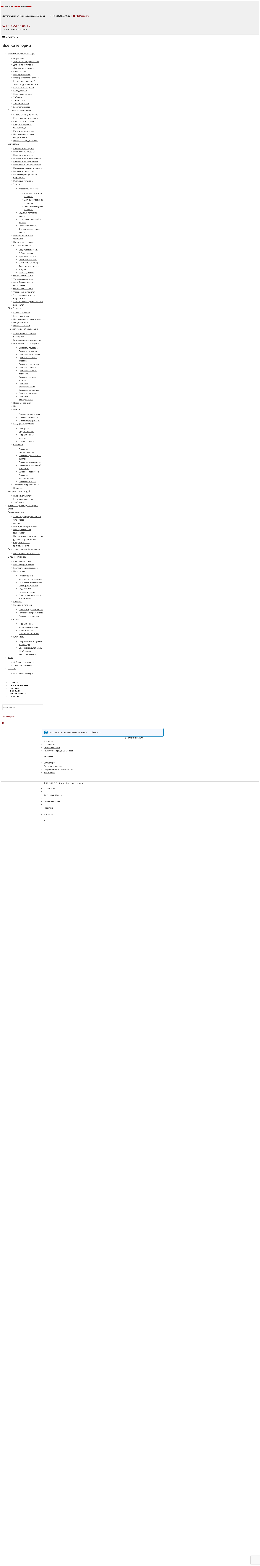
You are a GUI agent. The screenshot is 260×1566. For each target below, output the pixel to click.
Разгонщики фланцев (23, 499)
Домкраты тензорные (29, 390)
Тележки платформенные (31, 612)
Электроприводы (21, 107)
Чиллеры (12, 668)
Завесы (16, 184)
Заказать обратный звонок (15, 29)
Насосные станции (22, 403)
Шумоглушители (26, 272)
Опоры (16, 523)
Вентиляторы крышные (24, 151)
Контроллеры (19, 71)
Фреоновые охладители (24, 292)
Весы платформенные (23, 564)
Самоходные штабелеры (30, 648)
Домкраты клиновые (28, 351)
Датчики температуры (24, 68)
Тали (10, 657)
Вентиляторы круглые (23, 148)
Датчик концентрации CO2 (26, 61)
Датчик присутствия (23, 64)
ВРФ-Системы (14, 308)
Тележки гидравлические (31, 609)
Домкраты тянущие (28, 393)
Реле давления (20, 90)
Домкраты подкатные (29, 364)
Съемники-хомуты (27, 481)
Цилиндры (18, 488)
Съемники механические (30, 462)
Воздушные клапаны (28, 249)
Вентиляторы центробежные (27, 164)
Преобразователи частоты (26, 77)
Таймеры (17, 97)
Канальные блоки (21, 312)
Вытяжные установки (23, 181)
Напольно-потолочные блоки (27, 319)
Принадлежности (16, 512)
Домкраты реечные (28, 367)
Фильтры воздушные (29, 266)
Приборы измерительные (25, 526)
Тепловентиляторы (28, 225)
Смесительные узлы (22, 94)
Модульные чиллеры (23, 673)
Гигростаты (18, 58)
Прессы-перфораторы (29, 420)
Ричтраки (17, 601)
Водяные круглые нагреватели (27, 168)
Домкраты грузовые (28, 347)
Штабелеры (18, 636)
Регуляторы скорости (23, 87)
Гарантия (48, 808)
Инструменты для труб (19, 491)
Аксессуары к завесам (29, 188)
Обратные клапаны (28, 259)
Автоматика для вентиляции (21, 53)
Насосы (16, 406)
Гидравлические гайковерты (27, 340)
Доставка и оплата (53, 795)
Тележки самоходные (29, 616)
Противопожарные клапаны (26, 553)
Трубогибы (18, 502)
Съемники (18, 444)
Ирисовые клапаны (28, 256)
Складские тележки (22, 605)
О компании (49, 744)
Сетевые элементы (22, 245)
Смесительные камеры (29, 262)
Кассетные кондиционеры (25, 118)
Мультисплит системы (23, 131)
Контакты (48, 741)
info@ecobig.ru (82, 16)
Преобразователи (21, 74)
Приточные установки (23, 242)
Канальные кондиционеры (25, 114)
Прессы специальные (28, 417)
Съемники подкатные (29, 471)
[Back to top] (45, 820)
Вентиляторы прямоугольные (27, 158)
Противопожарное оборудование (24, 549)
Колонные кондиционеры (25, 121)
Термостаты (19, 100)
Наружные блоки (21, 322)
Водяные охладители (23, 171)
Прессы (16, 409)
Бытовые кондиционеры (19, 110)
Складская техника (17, 557)
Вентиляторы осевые (23, 155)
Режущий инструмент (23, 423)
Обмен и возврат (52, 747)
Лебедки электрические (24, 662)
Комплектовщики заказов (25, 568)
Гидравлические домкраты (26, 343)
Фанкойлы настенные (23, 288)
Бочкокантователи (22, 561)
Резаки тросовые (27, 441)
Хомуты (22, 269)
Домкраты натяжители (29, 354)
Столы (16, 619)
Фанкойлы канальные (23, 275)
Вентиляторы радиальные (25, 161)
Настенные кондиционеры (25, 140)
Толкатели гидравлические (26, 484)
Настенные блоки (21, 325)
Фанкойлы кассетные (23, 279)
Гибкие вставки (26, 253)
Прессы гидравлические (30, 414)
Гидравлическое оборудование (23, 329)
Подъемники (19, 571)
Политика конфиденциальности (59, 750)
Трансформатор (21, 103)
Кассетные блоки (21, 316)
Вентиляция (13, 144)
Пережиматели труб (23, 495)
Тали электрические (22, 665)
